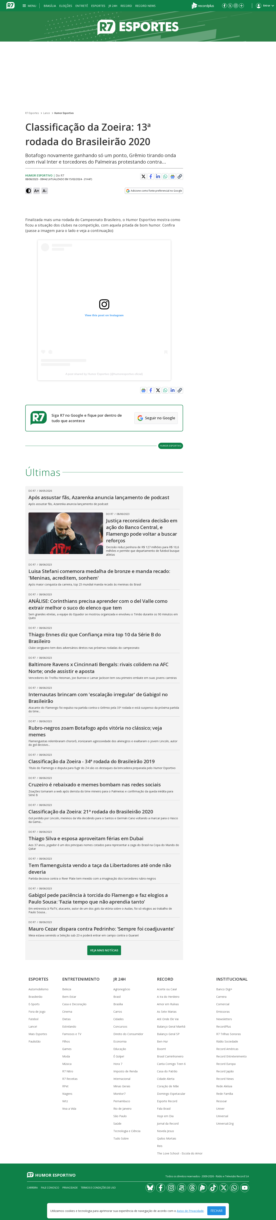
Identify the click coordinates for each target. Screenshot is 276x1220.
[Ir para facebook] (224, 5)
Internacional (121, 1079)
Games (67, 1049)
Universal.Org (225, 1123)
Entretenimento (81, 979)
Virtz (65, 1101)
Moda (66, 1056)
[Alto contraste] (28, 191)
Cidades (118, 1019)
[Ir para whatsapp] (234, 1187)
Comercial (222, 1004)
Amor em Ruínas (168, 1004)
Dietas (66, 1019)
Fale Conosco (50, 1187)
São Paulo (120, 1116)
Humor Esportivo (64, 113)
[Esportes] (138, 26)
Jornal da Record (168, 1123)
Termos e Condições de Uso (98, 1187)
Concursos (120, 1026)
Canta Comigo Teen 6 (171, 1064)
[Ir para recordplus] (202, 1187)
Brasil (117, 997)
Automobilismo (38, 989)
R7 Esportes (32, 113)
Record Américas (227, 1049)
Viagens (67, 1094)
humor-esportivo (170, 445)
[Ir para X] (230, 5)
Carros (117, 1011)
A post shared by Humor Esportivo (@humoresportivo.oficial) (104, 374)
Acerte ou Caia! (167, 989)
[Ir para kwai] (181, 1187)
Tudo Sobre (121, 1138)
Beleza (66, 989)
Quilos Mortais (166, 1138)
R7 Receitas (70, 1079)
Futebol (33, 1019)
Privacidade (70, 1187)
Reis (159, 1146)
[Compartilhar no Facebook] (151, 176)
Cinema (67, 1011)
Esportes (98, 6)
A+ (36, 190)
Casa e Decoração (74, 1004)
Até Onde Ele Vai (168, 1019)
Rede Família (224, 1094)
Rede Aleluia (224, 1086)
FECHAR (216, 1211)
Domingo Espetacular (171, 1094)
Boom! (161, 1049)
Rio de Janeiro (122, 1108)
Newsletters (224, 1019)
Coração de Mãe (168, 1086)
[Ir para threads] (192, 1187)
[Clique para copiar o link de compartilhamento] (180, 176)
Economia (119, 1041)
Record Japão (225, 1071)
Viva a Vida (69, 1108)
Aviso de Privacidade (190, 1211)
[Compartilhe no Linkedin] (158, 176)
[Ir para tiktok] (213, 1187)
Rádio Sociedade (227, 1041)
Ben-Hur (162, 1041)
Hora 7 (117, 1064)
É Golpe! (118, 1056)
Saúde (117, 1123)
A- (45, 190)
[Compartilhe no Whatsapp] (165, 176)
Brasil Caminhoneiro (170, 1056)
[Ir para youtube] (244, 1187)
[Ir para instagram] (235, 5)
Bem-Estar (69, 997)
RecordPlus (223, 1026)
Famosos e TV (71, 1034)
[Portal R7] (10, 5)
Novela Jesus (165, 1131)
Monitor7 (119, 1094)
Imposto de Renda (125, 1071)
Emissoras (223, 1011)
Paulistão (34, 1041)
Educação (119, 1049)
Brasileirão (35, 997)
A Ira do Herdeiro (168, 997)
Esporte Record (167, 1101)
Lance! (32, 1026)
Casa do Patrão (167, 1071)
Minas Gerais (121, 1086)
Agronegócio (121, 989)
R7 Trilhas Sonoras (228, 1034)
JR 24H (113, 6)
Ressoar (221, 1101)
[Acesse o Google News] (172, 176)
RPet (65, 1086)
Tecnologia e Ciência (126, 1131)
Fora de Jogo (36, 1011)
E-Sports (34, 1004)
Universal (222, 1116)
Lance (46, 113)
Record (126, 6)
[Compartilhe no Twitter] (143, 176)
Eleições (65, 6)
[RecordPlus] (203, 5)
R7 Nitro (67, 1071)
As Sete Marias (167, 1011)
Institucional (232, 979)
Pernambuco (121, 1101)
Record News (145, 6)
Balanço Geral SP (168, 1034)
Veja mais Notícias (104, 950)
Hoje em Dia (165, 1116)
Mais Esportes (37, 1034)
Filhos (66, 1041)
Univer (220, 1108)
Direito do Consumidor (128, 1034)
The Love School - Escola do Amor (179, 1153)
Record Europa (226, 1064)
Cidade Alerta (165, 1079)
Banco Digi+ (224, 989)
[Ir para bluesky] (150, 1187)
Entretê (81, 6)
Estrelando (69, 1026)
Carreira (221, 997)
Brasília (50, 6)
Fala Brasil (164, 1108)
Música (67, 1064)
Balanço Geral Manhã (171, 1026)
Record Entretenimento (231, 1056)
